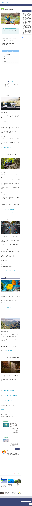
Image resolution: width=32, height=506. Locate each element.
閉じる (12, 81)
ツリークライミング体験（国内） (9, 212)
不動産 (8, 2)
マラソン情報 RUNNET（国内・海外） (9, 270)
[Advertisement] (10, 73)
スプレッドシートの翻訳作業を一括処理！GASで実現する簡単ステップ (27, 22)
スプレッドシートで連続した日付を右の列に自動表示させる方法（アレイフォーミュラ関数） (27, 32)
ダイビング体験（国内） (8, 307)
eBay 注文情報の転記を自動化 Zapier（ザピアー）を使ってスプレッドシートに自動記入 (27, 27)
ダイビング (6, 87)
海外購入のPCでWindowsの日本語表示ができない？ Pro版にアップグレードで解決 (27, 14)
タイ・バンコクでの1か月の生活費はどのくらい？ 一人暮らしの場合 (27, 18)
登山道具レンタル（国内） (8, 350)
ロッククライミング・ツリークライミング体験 (11, 85)
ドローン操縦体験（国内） (8, 147)
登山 (6, 88)
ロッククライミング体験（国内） (9, 209)
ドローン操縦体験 (7, 83)
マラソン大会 (7, 86)
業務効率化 (3, 2)
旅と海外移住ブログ (16, 4)
